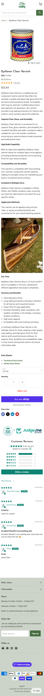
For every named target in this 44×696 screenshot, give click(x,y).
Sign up (35, 633)
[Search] (39, 13)
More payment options (22, 405)
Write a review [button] (22, 472)
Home (3, 20)
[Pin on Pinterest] (17, 414)
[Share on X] (8, 414)
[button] (11, 454)
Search (22, 686)
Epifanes (7, 79)
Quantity (4, 377)
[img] (6, 488)
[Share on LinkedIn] (12, 414)
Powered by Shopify (22, 691)
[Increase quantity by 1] (22, 382)
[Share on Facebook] (3, 414)
